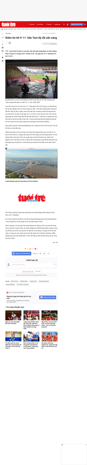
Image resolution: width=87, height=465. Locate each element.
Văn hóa (57, 29)
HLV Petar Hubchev (23, 284)
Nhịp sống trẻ (51, 29)
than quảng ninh (44, 281)
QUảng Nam (24, 281)
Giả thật (85, 29)
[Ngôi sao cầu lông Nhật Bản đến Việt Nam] (13, 315)
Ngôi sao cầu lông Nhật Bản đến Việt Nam (12, 322)
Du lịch (45, 29)
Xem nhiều (10, 29)
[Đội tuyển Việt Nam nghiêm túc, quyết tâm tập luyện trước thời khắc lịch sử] (49, 337)
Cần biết (49, 24)
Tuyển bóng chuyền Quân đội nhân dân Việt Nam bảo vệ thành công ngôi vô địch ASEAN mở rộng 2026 (31, 325)
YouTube (40, 24)
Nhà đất (75, 29)
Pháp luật (27, 29)
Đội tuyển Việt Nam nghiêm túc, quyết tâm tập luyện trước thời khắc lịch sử (49, 345)
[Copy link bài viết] (44, 253)
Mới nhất (5, 29)
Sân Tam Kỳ (14, 281)
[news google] (50, 43)
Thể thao (66, 29)
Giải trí (61, 29)
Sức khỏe (80, 29)
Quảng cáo (58, 24)
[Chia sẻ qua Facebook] (40, 253)
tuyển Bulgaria (10, 284)
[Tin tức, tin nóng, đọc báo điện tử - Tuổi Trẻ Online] (8, 24)
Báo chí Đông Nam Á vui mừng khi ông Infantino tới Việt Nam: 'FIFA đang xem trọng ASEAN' (30, 345)
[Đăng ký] (47, 297)
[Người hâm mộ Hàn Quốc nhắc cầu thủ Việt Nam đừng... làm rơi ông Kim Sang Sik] (49, 315)
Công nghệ (39, 29)
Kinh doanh (33, 29)
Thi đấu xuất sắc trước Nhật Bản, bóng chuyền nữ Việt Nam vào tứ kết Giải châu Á (13, 345)
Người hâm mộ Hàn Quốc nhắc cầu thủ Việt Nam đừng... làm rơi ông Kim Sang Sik (49, 324)
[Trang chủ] (2, 29)
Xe (43, 29)
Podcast (32, 24)
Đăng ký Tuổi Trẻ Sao (77, 24)
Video (15, 29)
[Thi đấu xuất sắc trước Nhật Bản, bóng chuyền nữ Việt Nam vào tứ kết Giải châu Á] (13, 337)
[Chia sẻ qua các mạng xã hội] (48, 253)
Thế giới (23, 29)
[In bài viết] (2, 61)
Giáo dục (71, 29)
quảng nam (33, 281)
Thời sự (18, 29)
